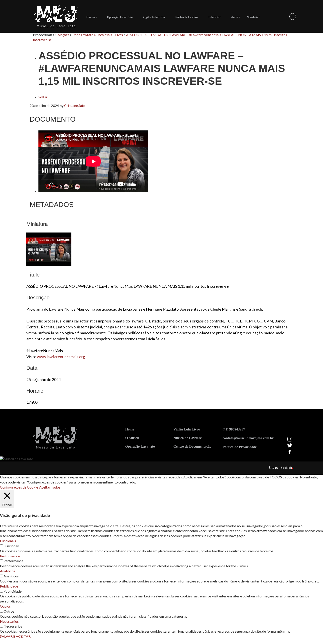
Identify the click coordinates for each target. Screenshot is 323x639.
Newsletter (253, 17)
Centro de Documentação (192, 446)
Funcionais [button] (8, 541)
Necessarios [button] (9, 621)
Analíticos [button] (7, 571)
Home (129, 429)
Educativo (215, 17)
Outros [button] (5, 606)
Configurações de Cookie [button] (19, 487)
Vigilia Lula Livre (186, 429)
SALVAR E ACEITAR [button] (15, 636)
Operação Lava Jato (120, 17)
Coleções (62, 35)
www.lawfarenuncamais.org (61, 356)
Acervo (235, 17)
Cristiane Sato (74, 105)
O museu (91, 17)
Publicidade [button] (9, 586)
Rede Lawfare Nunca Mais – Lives (98, 35)
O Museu (132, 438)
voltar (42, 97)
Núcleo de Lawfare (187, 17)
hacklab (286, 467)
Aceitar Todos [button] (49, 487)
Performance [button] (10, 556)
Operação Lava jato (140, 446)
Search (292, 16)
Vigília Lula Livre (154, 17)
